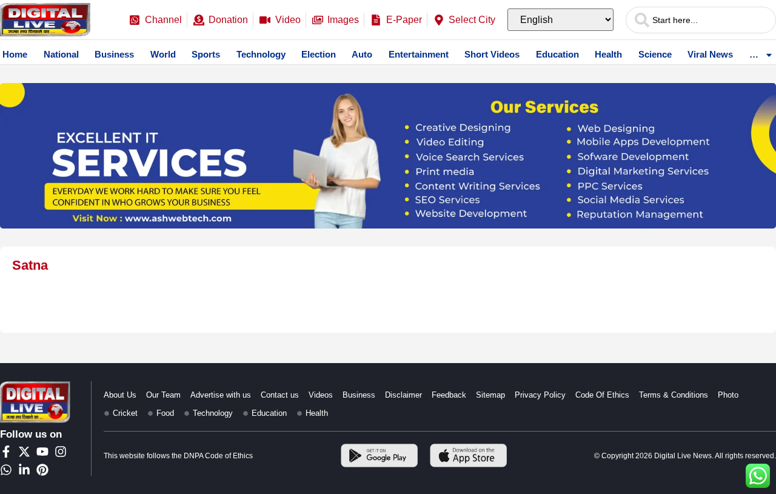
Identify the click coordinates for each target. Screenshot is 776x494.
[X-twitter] (24, 452)
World (163, 54)
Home (14, 54)
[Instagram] (61, 452)
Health (608, 54)
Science (655, 54)
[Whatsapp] (6, 470)
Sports (206, 54)
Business (114, 54)
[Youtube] (42, 452)
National (61, 54)
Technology (261, 54)
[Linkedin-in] (24, 470)
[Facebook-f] (6, 452)
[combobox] (701, 20)
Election (318, 54)
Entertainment (419, 54)
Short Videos (492, 54)
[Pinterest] (42, 470)
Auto (362, 54)
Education (557, 54)
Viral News (710, 54)
